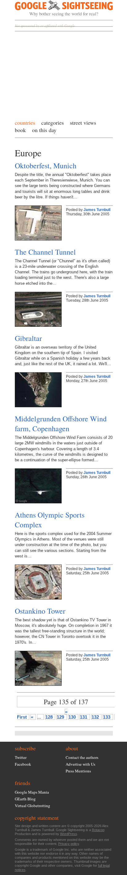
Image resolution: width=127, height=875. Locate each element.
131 (83, 717)
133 (106, 717)
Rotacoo (98, 830)
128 (49, 717)
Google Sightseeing (56, 8)
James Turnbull (97, 210)
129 (60, 717)
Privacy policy (68, 844)
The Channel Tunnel (45, 252)
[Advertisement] (64, 73)
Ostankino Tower (40, 611)
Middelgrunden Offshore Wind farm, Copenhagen (61, 423)
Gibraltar (28, 338)
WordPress (68, 834)
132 (95, 717)
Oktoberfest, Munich (45, 165)
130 (72, 717)
